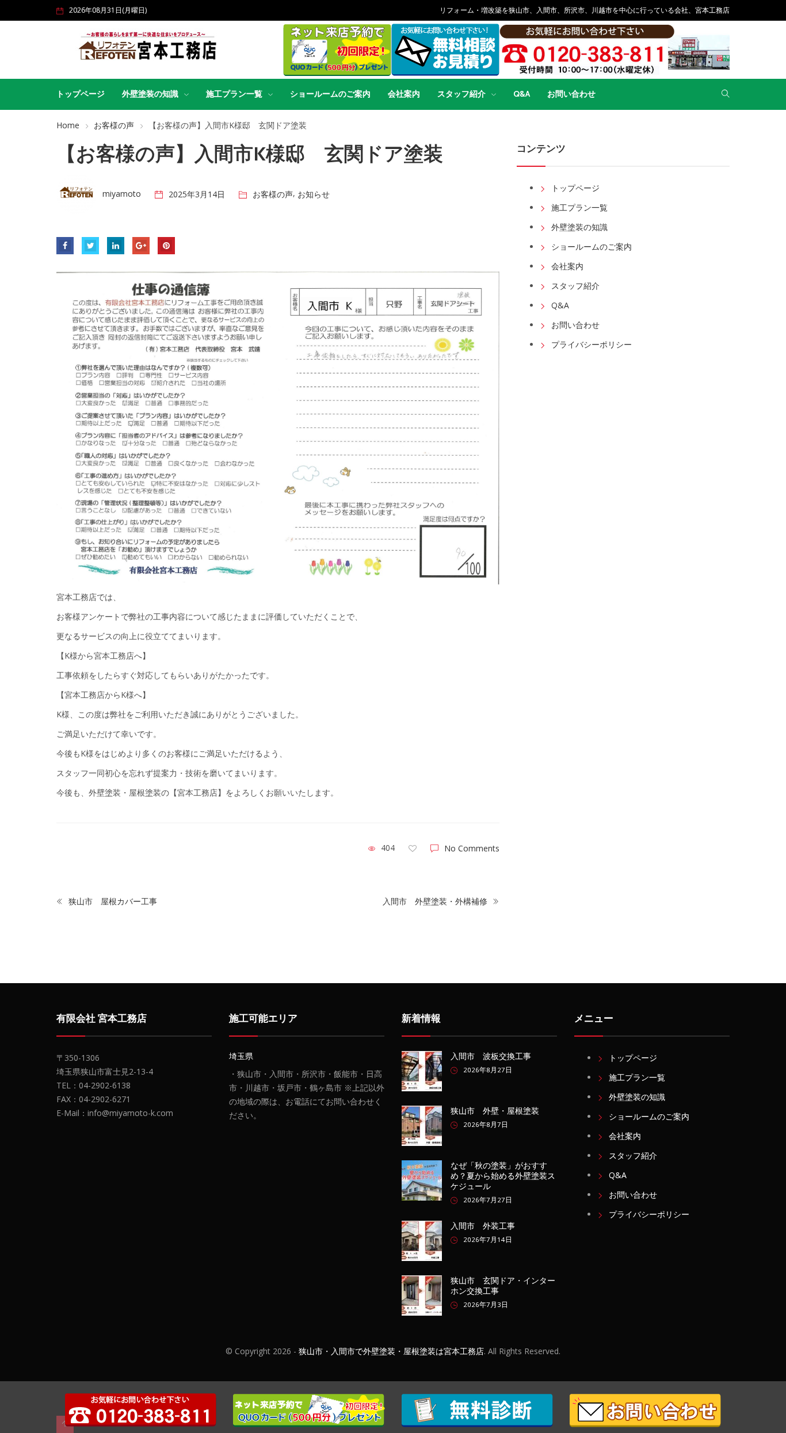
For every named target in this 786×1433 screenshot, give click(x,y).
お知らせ (313, 194)
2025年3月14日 (197, 194)
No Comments (471, 848)
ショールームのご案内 (330, 94)
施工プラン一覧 (234, 94)
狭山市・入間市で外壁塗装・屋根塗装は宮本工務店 (391, 1351)
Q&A (521, 94)
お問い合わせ (571, 94)
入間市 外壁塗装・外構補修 (436, 901)
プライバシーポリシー (591, 344)
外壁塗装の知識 (150, 94)
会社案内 (404, 94)
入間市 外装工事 (483, 1226)
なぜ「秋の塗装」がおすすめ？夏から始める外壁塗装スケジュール (503, 1175)
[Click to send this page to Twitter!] (90, 245)
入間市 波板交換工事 (491, 1056)
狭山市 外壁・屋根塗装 (495, 1111)
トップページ (80, 94)
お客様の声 (114, 125)
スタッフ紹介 (461, 94)
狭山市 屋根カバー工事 (111, 901)
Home (67, 125)
